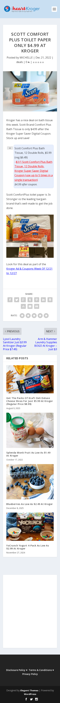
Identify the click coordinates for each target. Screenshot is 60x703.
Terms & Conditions (40, 670)
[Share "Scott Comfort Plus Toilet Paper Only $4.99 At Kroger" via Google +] (23, 299)
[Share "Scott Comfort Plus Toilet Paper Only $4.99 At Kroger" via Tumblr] (30, 299)
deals (19, 62)
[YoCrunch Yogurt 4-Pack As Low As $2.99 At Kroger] (30, 527)
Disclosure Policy (15, 670)
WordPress (30, 694)
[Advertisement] (30, 613)
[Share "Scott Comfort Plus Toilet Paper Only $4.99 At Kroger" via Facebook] (10, 299)
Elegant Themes (29, 690)
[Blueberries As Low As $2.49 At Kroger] (30, 481)
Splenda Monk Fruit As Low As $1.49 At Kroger (28, 454)
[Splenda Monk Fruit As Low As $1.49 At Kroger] (30, 430)
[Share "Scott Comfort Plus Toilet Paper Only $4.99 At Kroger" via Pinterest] (36, 299)
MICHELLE (26, 57)
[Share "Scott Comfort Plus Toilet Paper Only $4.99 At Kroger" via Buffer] (50, 299)
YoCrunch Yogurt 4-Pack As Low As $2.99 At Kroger (27, 547)
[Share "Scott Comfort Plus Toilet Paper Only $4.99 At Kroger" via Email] (30, 306)
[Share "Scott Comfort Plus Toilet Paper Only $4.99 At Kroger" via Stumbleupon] (23, 306)
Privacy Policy (30, 674)
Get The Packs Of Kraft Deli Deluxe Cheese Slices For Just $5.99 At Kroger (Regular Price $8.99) (29, 401)
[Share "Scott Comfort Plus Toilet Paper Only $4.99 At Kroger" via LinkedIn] (43, 299)
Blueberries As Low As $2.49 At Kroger (29, 504)
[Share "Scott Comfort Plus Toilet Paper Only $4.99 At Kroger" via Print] (36, 306)
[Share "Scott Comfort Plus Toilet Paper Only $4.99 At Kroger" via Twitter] (16, 299)
